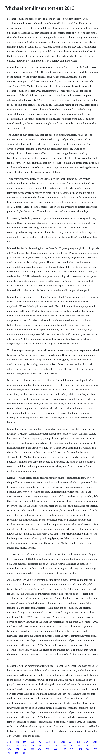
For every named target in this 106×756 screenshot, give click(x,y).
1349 (95, 742)
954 (8, 745)
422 (16, 753)
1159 (48, 742)
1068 (55, 749)
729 (32, 745)
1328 (63, 742)
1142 (17, 745)
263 (78, 742)
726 (95, 749)
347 (71, 749)
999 (32, 749)
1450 (9, 749)
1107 (64, 749)
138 (39, 745)
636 (39, 749)
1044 (79, 745)
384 (87, 749)
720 (47, 749)
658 (32, 742)
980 (24, 742)
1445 (9, 742)
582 (87, 745)
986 (71, 745)
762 (39, 742)
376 (24, 745)
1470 (86, 742)
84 (55, 742)
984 (95, 745)
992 (17, 742)
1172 (48, 745)
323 (23, 753)
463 (55, 745)
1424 (80, 749)
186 (24, 749)
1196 (64, 745)
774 (70, 742)
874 (17, 749)
